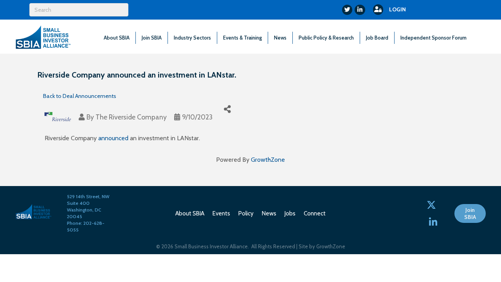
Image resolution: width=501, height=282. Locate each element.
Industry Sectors (192, 37)
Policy (246, 213)
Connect (315, 213)
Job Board (377, 37)
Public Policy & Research (326, 37)
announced (113, 138)
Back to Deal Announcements (79, 95)
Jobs (290, 213)
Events (221, 213)
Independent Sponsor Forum (433, 37)
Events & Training (242, 37)
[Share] (227, 109)
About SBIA (117, 37)
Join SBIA (152, 37)
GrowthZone (268, 159)
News (280, 37)
